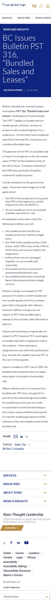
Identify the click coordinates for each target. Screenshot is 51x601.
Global (7, 553)
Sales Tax (20, 444)
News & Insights (15, 501)
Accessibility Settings (15, 566)
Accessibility (10, 562)
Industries (23, 17)
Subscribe (10, 528)
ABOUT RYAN (12, 492)
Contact (7, 557)
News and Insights (16, 29)
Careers (19, 553)
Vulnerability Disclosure (17, 571)
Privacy (31, 557)
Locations (33, 553)
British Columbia (13, 448)
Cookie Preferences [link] (11, 587)
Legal (19, 557)
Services (7, 17)
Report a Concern (13, 575)
